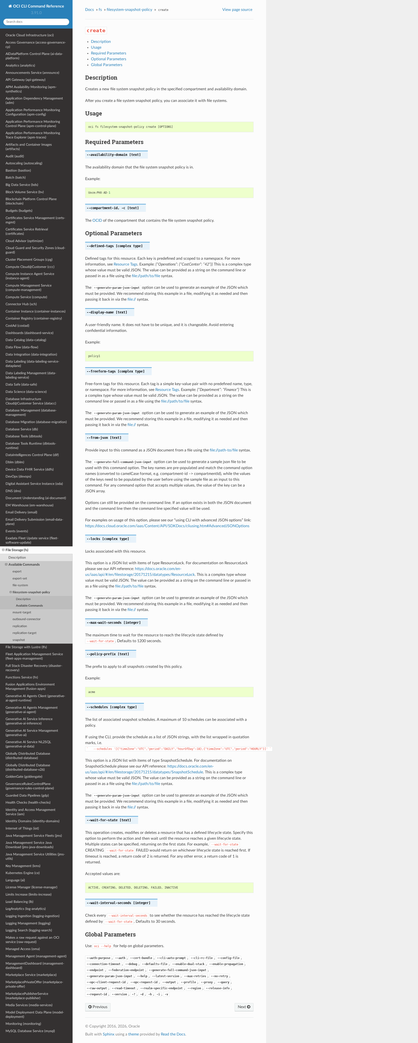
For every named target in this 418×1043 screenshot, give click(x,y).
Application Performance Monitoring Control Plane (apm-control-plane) (33, 124)
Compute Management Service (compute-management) (29, 288)
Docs (89, 10)
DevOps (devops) (18, 476)
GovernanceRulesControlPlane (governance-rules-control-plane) (30, 786)
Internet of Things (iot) (22, 828)
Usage (96, 47)
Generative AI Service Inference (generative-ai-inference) (29, 721)
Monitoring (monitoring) (23, 1024)
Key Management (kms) (23, 866)
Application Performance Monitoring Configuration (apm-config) (33, 112)
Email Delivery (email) (21, 512)
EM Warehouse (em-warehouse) (29, 505)
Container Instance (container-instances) (36, 311)
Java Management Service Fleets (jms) (34, 835)
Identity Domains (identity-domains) (33, 821)
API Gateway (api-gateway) (25, 80)
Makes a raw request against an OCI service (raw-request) (32, 940)
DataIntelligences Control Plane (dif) (32, 455)
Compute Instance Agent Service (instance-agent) (30, 276)
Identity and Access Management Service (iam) (30, 812)
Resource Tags (125, 264)
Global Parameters (106, 65)
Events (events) (17, 531)
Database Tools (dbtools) (24, 436)
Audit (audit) (15, 156)
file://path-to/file (224, 450)
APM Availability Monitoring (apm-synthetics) (31, 89)
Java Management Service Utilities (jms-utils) (35, 856)
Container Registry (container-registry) (34, 318)
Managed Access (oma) (23, 949)
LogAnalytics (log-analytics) (26, 909)
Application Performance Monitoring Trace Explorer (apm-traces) (33, 135)
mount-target (22, 612)
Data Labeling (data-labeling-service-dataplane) (32, 364)
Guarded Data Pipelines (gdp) (27, 795)
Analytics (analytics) (20, 65)
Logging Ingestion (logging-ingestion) (33, 916)
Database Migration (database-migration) (36, 422)
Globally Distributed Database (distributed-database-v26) (28, 767)
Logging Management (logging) (28, 923)
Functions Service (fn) (22, 677)
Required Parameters (108, 53)
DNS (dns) (13, 491)
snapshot (19, 640)
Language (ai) (15, 880)
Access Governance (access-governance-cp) (36, 45)
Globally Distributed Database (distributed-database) (28, 756)
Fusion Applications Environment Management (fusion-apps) (30, 687)
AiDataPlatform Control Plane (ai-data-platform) (34, 56)
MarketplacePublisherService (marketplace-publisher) (27, 996)
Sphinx (108, 1034)
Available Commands (24, 564)
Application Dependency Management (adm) (34, 101)
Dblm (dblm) (15, 462)
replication (20, 626)
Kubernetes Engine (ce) (23, 873)
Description (17, 557)
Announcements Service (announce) (32, 73)
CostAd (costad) (17, 325)
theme (133, 1034)
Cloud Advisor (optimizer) (24, 241)
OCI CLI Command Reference (38, 6)
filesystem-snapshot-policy (31, 592)
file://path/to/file (146, 276)
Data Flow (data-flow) (22, 347)
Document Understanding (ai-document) (36, 498)
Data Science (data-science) (26, 392)
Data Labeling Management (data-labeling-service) (31, 375)
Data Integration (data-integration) (31, 354)
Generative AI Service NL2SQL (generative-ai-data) (28, 744)
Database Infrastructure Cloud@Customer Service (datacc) (31, 401)
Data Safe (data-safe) (21, 384)
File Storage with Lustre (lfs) (26, 647)
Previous (99, 1007)
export (17, 571)
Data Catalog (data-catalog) (26, 340)
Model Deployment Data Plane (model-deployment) (35, 1015)
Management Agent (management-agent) (36, 956)
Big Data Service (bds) (22, 185)
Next (242, 1007)
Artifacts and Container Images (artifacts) (29, 147)
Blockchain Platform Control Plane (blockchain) (31, 201)
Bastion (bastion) (18, 170)
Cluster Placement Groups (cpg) (29, 259)
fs (100, 10)
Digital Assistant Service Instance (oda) (34, 484)
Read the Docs (173, 1034)
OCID (97, 220)
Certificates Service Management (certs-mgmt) (35, 220)
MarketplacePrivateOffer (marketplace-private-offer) (34, 984)
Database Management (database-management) (31, 413)
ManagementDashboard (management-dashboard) (35, 966)
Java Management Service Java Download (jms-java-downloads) (29, 845)
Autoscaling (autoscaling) (24, 163)
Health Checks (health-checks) (28, 802)
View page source (237, 10)
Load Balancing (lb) (19, 902)
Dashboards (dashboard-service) (29, 333)
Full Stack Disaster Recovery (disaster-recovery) (34, 668)
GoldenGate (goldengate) (24, 776)
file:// (131, 299)
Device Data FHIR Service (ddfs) (30, 469)
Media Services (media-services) (29, 1005)
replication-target (25, 633)
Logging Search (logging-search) (29, 930)
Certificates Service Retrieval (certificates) (27, 232)
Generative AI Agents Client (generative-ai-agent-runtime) (35, 698)
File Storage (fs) (17, 550)
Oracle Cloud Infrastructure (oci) (30, 35)
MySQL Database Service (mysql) (30, 1031)
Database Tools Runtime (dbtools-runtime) (31, 446)
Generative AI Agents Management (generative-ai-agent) (32, 710)
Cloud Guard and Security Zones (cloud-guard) (35, 250)
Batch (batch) (16, 177)
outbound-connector (27, 619)
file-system (20, 585)
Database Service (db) (22, 429)
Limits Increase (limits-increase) (29, 894)
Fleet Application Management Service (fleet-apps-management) (34, 656)
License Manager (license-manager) (31, 887)
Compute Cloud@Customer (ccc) (30, 267)
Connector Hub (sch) (21, 304)
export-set (20, 578)
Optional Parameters (108, 59)
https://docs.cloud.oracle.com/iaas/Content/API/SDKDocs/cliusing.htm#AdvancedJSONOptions (167, 526)
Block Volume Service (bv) (25, 192)
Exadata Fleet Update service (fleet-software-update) (32, 540)
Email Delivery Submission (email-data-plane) (34, 522)
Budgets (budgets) (19, 211)
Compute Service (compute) (26, 297)
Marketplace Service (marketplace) (31, 975)
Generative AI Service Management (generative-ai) (32, 733)
